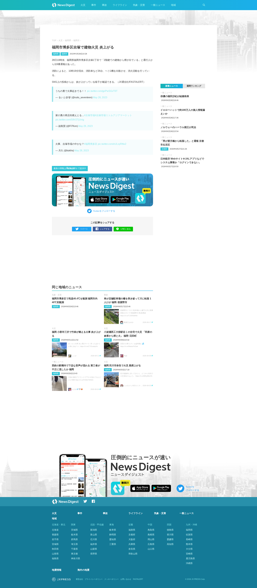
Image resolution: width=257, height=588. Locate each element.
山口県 (151, 549)
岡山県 (151, 539)
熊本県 (189, 544)
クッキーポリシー (111, 579)
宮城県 (55, 544)
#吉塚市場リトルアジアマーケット (113, 115)
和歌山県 (132, 553)
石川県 (93, 539)
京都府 (164, 149)
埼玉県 (74, 544)
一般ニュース (158, 5)
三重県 (112, 544)
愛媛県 (170, 539)
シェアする (104, 229)
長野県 (93, 553)
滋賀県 (131, 530)
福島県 (55, 558)
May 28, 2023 (100, 97)
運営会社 (79, 579)
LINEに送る (126, 229)
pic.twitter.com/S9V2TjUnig (69, 119)
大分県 (189, 549)
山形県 (55, 553)
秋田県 (55, 549)
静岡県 (112, 534)
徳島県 (170, 530)
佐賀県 (189, 534)
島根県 (151, 534)
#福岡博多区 (90, 144)
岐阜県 (112, 530)
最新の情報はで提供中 (70, 168)
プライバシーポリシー (94, 579)
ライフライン (120, 5)
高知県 (170, 544)
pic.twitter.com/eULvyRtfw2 (112, 144)
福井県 (93, 544)
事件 (93, 5)
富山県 (93, 534)
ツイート (84, 229)
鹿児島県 (190, 558)
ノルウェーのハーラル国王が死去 (178, 127)
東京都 (74, 553)
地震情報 (56, 570)
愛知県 (112, 539)
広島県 (151, 544)
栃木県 (74, 534)
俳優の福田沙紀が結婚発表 (174, 96)
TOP (54, 40)
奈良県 (131, 549)
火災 (83, 5)
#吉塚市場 (89, 115)
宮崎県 (189, 553)
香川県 (170, 534)
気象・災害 (139, 5)
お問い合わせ (125, 579)
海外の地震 (83, 570)
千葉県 (74, 549)
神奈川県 (75, 558)
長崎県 (189, 539)
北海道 (55, 530)
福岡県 (68, 40)
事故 (104, 5)
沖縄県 (189, 563)
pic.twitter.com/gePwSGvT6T (102, 91)
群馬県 (74, 539)
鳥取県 (151, 530)
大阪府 (131, 539)
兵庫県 (131, 544)
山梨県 (93, 549)
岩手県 (55, 539)
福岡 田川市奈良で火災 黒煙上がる (122, 365)
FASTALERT (138, 579)
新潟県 (93, 530)
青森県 (55, 534)
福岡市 (76, 40)
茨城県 (74, 530)
